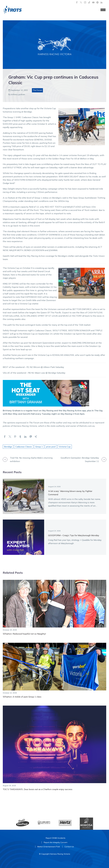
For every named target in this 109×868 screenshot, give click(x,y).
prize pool (51, 446)
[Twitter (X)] (81, 2)
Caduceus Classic (23, 446)
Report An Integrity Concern (55, 842)
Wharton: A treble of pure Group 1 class (22, 696)
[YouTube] (93, 2)
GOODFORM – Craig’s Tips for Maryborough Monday (73, 535)
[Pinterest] (15, 436)
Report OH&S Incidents (55, 838)
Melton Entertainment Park (48, 846)
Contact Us (69, 846)
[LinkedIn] (101, 2)
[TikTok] (89, 2)
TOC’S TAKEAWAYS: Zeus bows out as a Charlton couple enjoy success (37, 789)
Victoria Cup (65, 446)
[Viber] (30, 436)
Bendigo (8, 446)
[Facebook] (77, 2)
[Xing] (36, 436)
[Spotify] (97, 2)
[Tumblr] (20, 436)
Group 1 (39, 446)
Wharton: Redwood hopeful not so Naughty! (24, 633)
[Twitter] (10, 436)
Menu (103, 10)
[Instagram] (85, 2)
